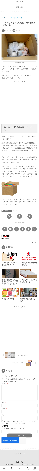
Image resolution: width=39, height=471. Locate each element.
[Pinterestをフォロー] (16, 229)
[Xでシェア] (9, 216)
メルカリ (17, 211)
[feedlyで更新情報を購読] (28, 229)
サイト (3, 415)
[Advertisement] (19, 102)
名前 (4, 402)
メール (4, 408)
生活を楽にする (8, 211)
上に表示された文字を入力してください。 (14, 428)
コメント (5, 384)
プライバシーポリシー (28, 465)
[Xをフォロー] (4, 229)
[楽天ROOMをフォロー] (22, 229)
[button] (29, 216)
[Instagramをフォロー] (10, 229)
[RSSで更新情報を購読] (34, 229)
